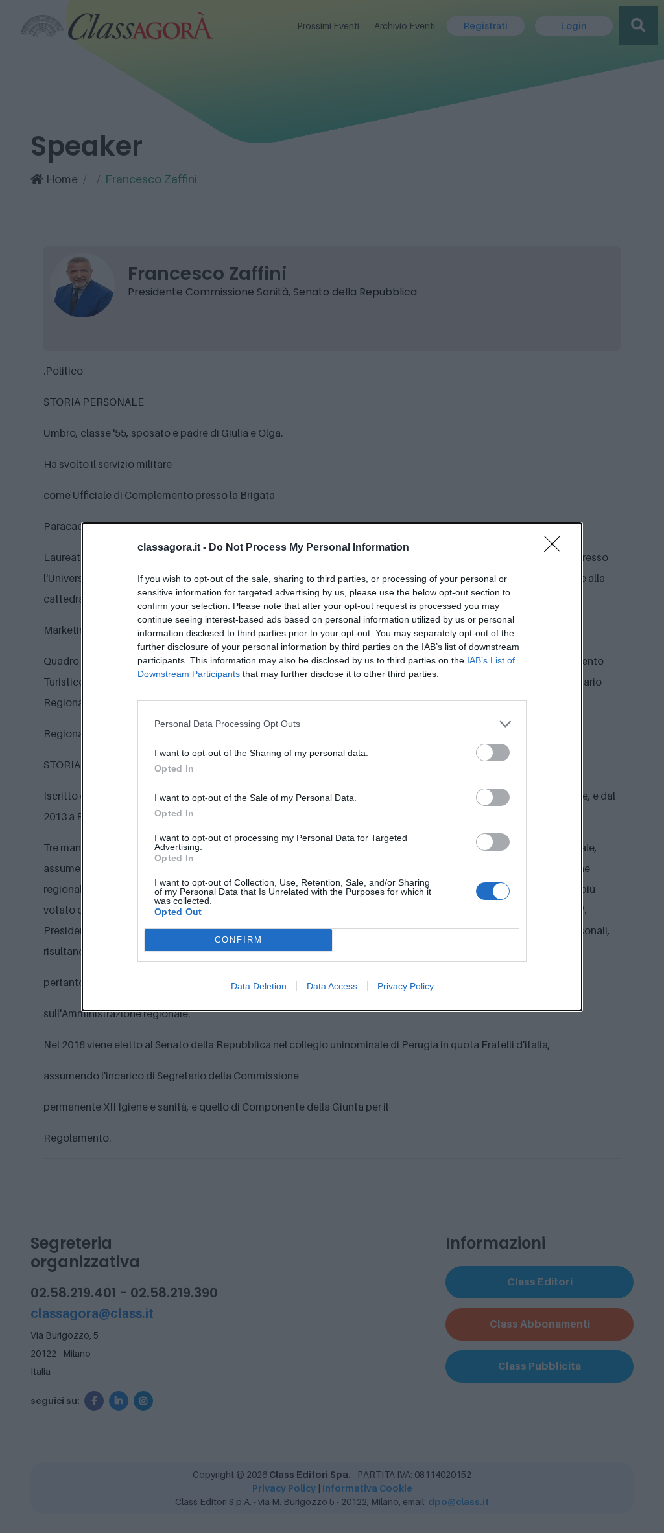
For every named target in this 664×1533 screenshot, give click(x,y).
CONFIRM (239, 940)
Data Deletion (259, 986)
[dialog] (332, 767)
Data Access (332, 986)
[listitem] (332, 724)
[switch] (493, 752)
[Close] (556, 548)
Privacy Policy (405, 986)
